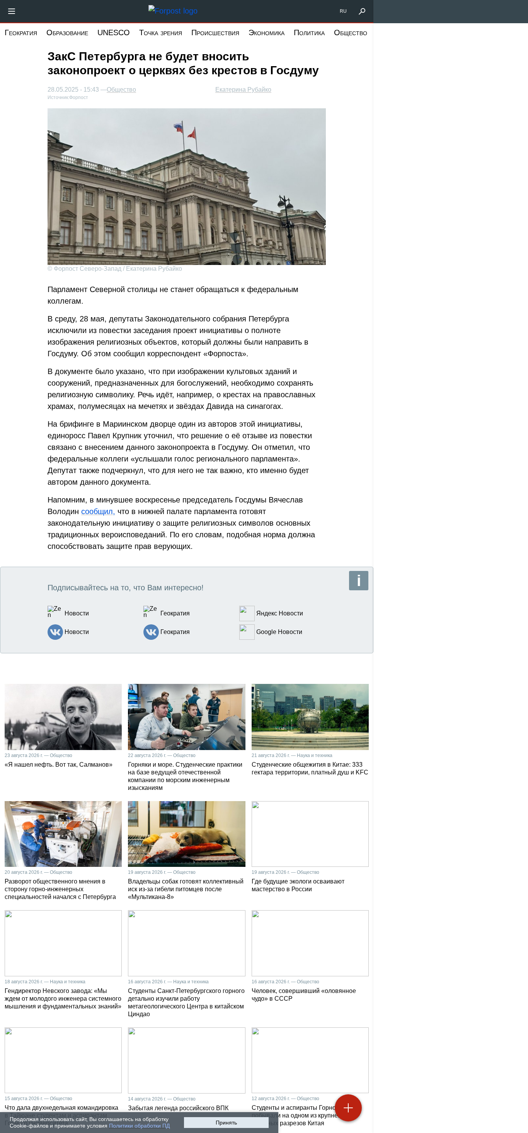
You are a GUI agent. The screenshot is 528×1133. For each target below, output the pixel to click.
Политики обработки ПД (139, 1126)
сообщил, (98, 511)
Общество (350, 32)
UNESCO (113, 32)
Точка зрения (160, 32)
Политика (309, 32)
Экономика (266, 32)
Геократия (21, 32)
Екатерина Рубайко (243, 89)
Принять (226, 1122)
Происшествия (215, 32)
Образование (67, 32)
